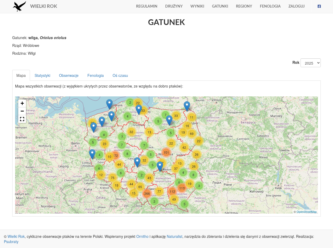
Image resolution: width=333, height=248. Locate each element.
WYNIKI (197, 6)
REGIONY (244, 6)
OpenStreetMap (307, 211)
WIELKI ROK (43, 6)
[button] (22, 119)
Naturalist (174, 236)
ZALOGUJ (297, 6)
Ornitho (142, 236)
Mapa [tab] (21, 75)
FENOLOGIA (270, 6)
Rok (295, 62)
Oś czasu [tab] (120, 75)
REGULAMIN (146, 6)
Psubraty (11, 241)
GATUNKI (220, 6)
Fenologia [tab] (95, 75)
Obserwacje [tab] (69, 75)
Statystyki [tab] (42, 75)
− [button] (22, 111)
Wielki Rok (16, 236)
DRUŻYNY (174, 6)
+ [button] (22, 103)
